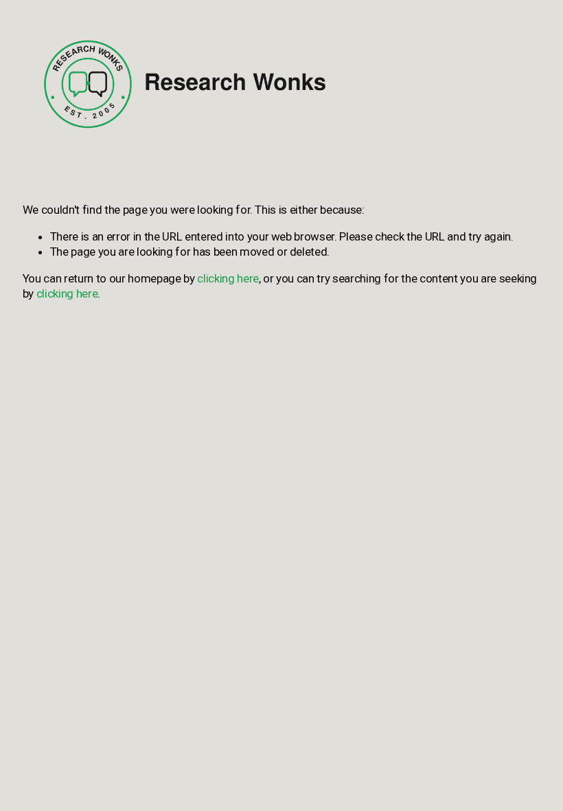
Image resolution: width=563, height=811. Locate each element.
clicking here (228, 278)
